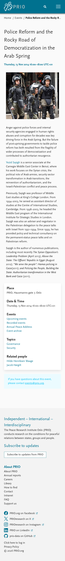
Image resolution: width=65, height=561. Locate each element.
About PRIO (10, 471)
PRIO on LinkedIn (20, 530)
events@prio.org (34, 383)
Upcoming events (16, 319)
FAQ (6, 499)
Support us (10, 503)
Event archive (14, 331)
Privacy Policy (11, 547)
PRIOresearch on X (21, 519)
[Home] (14, 6)
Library (7, 483)
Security (11, 348)
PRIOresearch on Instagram (26, 524)
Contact (8, 491)
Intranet (8, 495)
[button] (58, 6)
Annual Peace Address (19, 327)
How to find (10, 487)
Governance (13, 344)
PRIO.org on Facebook (22, 513)
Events (18, 18)
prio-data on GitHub (21, 536)
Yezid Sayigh (13, 162)
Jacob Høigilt (14, 365)
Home (7, 18)
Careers (8, 479)
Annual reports (12, 475)
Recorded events (16, 323)
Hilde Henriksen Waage (20, 361)
